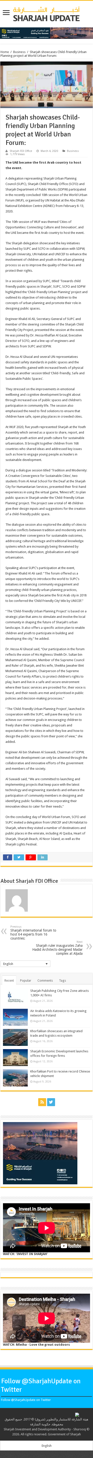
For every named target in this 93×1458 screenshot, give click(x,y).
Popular (25, 980)
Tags (62, 980)
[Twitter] (51, 1102)
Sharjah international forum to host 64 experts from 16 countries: (33, 932)
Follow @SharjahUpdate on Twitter (26, 1400)
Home (4, 52)
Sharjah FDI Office (21, 151)
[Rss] (42, 1102)
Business (19, 52)
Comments (45, 980)
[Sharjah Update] (46, 13)
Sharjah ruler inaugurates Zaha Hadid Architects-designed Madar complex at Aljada (57, 947)
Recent (9, 980)
